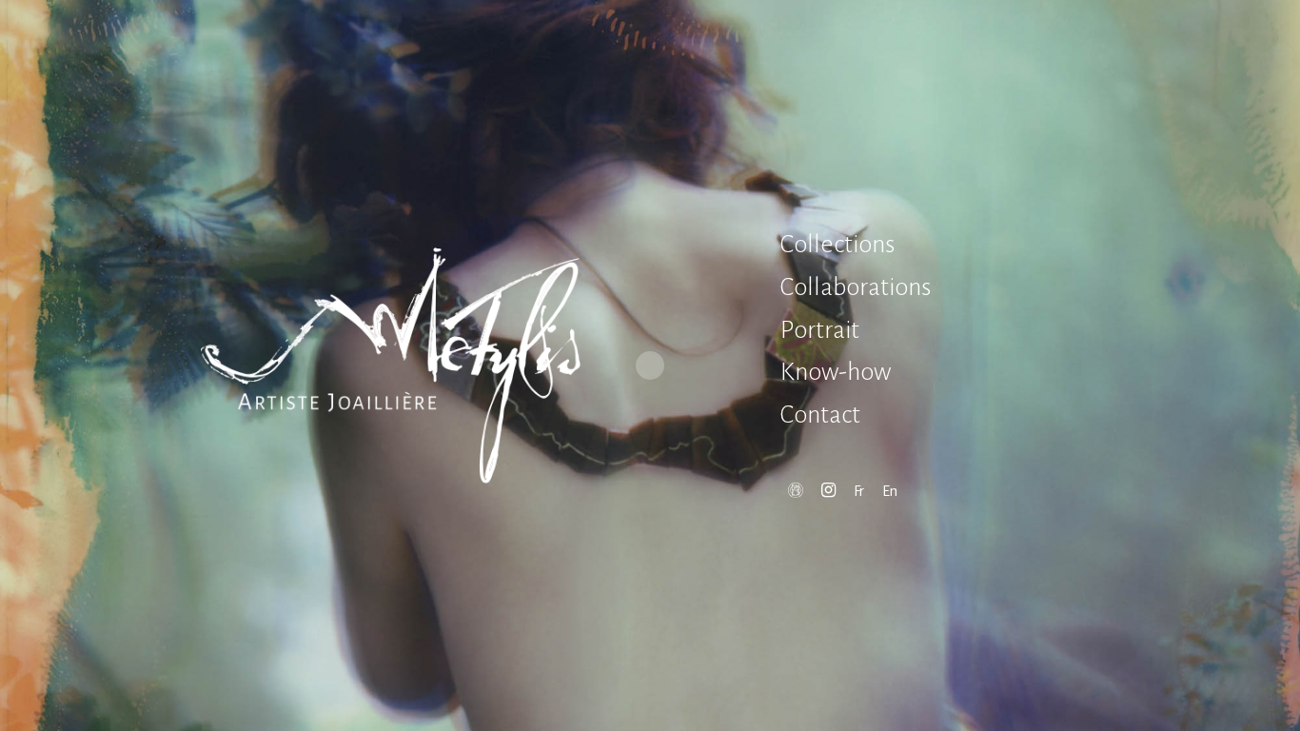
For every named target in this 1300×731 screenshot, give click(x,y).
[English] (890, 491)
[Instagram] (828, 491)
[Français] (859, 491)
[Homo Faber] (795, 491)
